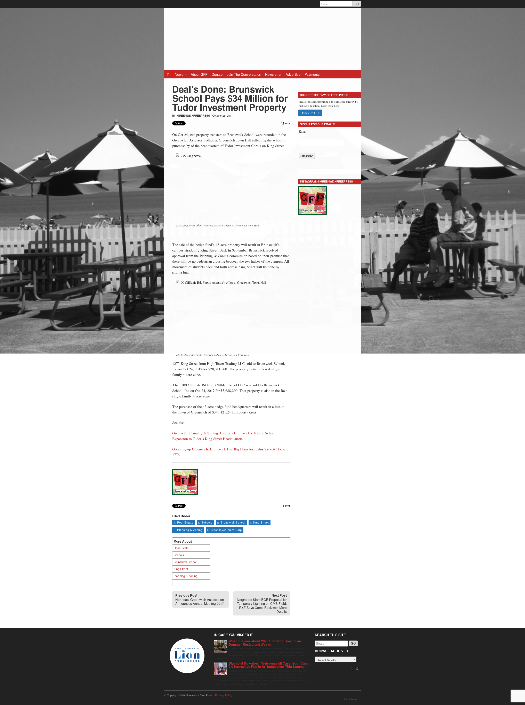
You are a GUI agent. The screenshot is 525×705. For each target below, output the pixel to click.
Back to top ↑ (352, 699)
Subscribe (306, 156)
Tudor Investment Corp (226, 530)
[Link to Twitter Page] (345, 668)
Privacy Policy (223, 695)
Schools (206, 522)
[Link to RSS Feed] (357, 668)
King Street (261, 522)
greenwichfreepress (193, 115)
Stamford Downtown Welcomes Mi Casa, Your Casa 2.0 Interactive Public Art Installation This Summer (268, 665)
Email (302, 131)
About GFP (199, 74)
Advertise (293, 74)
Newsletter (273, 74)
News (179, 74)
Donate (217, 74)
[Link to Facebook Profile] (351, 668)
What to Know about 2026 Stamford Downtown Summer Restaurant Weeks (265, 643)
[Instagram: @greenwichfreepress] (312, 200)
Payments (312, 74)
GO (357, 4)
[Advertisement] (262, 36)
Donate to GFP (310, 113)
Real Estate (185, 522)
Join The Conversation (244, 74)
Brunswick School (233, 522)
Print (287, 123)
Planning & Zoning (189, 530)
